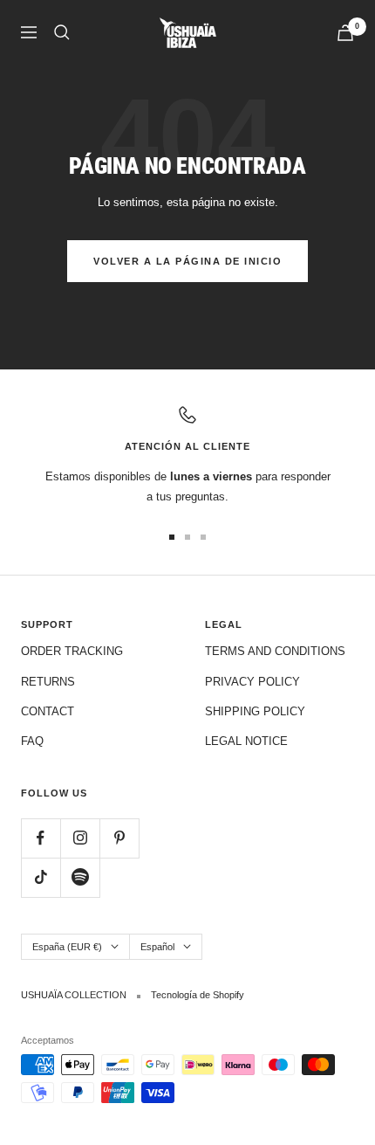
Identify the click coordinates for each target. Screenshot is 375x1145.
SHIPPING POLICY (255, 711)
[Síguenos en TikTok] (40, 877)
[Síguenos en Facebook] (40, 838)
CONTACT (47, 711)
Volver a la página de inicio (187, 261)
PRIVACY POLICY (252, 681)
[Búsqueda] (62, 32)
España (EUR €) (67, 947)
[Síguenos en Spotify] (79, 877)
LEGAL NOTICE (246, 741)
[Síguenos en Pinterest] (119, 838)
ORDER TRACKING (72, 651)
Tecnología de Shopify (197, 995)
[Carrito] (345, 32)
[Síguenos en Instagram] (79, 838)
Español (157, 947)
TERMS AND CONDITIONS (275, 651)
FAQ (32, 741)
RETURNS (48, 681)
